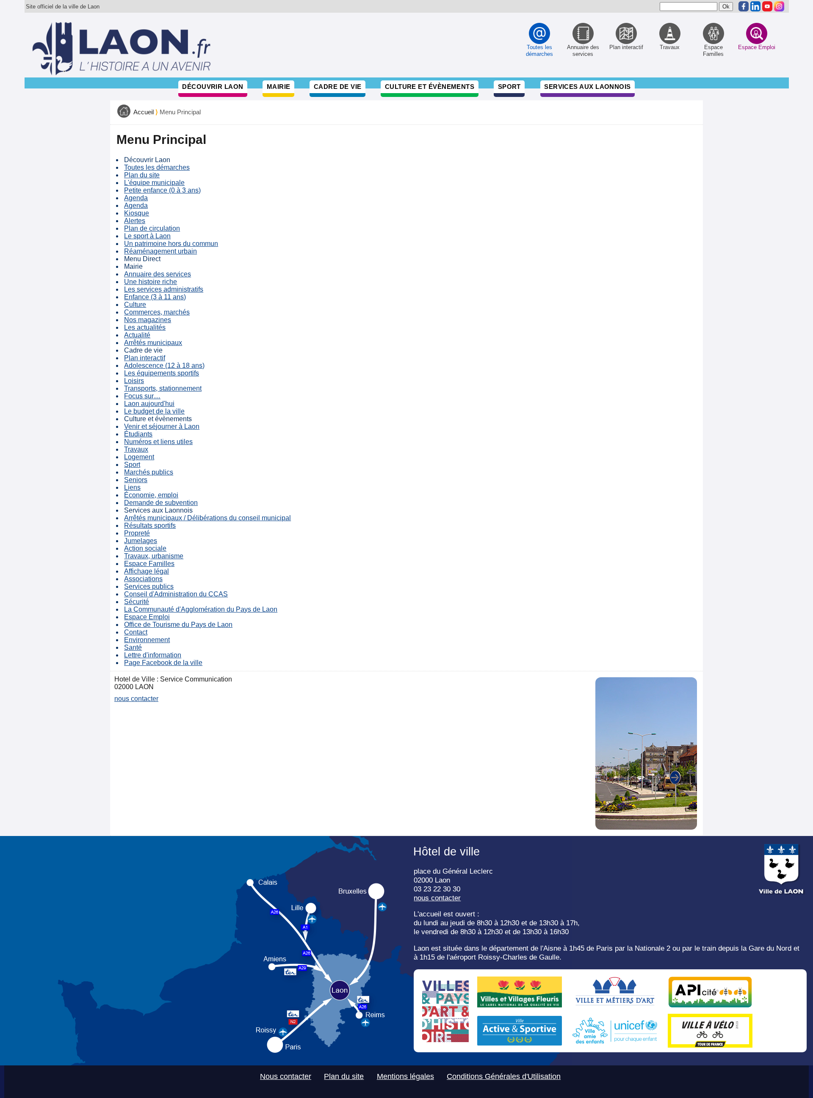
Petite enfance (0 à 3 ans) (162, 190)
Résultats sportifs (150, 525)
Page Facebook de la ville (163, 662)
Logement (139, 457)
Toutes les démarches (157, 167)
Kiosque (136, 213)
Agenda (136, 197)
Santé (133, 647)
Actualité (137, 335)
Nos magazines (147, 319)
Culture (135, 304)
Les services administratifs (163, 289)
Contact (135, 632)
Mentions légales (405, 1076)
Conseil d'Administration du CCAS (176, 594)
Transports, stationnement (163, 388)
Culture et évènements (430, 86)
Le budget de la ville (154, 411)
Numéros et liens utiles (158, 441)
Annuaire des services (157, 274)
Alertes (134, 220)
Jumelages (140, 540)
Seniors (135, 479)
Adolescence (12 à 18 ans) (164, 365)
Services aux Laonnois (587, 86)
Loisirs (134, 380)
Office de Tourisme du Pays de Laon (178, 624)
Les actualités (145, 327)
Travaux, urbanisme (153, 556)
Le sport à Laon (147, 236)
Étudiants (138, 434)
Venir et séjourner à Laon (161, 426)
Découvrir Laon (212, 86)
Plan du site (142, 175)
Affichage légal (146, 571)
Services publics (149, 586)
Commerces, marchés (157, 312)
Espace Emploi (147, 617)
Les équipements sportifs (161, 373)
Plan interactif (144, 357)
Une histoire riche (150, 281)
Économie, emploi (151, 495)
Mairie (278, 86)
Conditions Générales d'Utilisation (504, 1076)
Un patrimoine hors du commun (171, 243)
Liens (132, 487)
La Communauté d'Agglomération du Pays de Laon (200, 609)
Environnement (147, 639)
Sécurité (136, 601)
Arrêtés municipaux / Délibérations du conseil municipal (207, 517)
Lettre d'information (152, 655)
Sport (509, 86)
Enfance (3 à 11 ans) (155, 297)
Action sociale (145, 548)
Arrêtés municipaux (153, 342)
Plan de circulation (152, 228)
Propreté (137, 533)
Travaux (136, 449)
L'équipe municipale (154, 182)
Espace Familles (149, 563)
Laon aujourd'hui (149, 403)
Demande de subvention (161, 502)
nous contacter (136, 698)
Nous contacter (285, 1076)
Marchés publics (148, 472)
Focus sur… (142, 396)
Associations (143, 578)
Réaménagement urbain (160, 251)
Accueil (143, 112)
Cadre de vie (337, 86)
